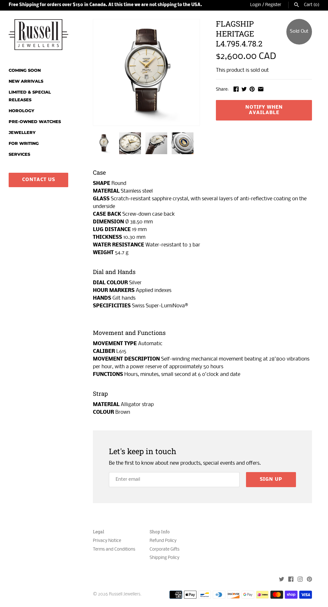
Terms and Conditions (114, 549)
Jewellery (22, 132)
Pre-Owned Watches (35, 121)
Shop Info (160, 532)
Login (255, 5)
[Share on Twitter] (244, 89)
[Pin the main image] (252, 89)
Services (19, 154)
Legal (98, 532)
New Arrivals (26, 81)
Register (273, 5)
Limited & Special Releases (30, 96)
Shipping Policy (164, 557)
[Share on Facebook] (236, 89)
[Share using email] (261, 89)
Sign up (271, 479)
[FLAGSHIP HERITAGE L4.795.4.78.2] (146, 72)
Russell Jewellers (124, 594)
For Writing (24, 143)
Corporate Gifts (164, 549)
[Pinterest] (309, 580)
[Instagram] (300, 580)
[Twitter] (281, 580)
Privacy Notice (107, 540)
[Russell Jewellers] (38, 34)
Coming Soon (25, 70)
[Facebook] (290, 580)
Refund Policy (163, 540)
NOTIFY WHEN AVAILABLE (264, 110)
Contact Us (38, 179)
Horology (21, 110)
